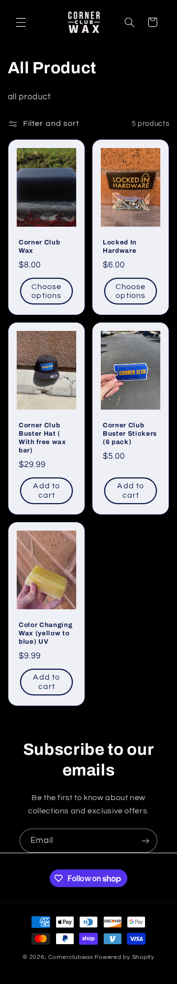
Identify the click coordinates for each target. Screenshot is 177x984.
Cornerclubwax (70, 957)
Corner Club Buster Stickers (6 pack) (130, 433)
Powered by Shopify (124, 957)
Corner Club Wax (39, 246)
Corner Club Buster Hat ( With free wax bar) (42, 437)
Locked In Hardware (120, 246)
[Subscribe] (145, 841)
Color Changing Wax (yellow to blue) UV (45, 634)
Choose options (46, 290)
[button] (20, 22)
